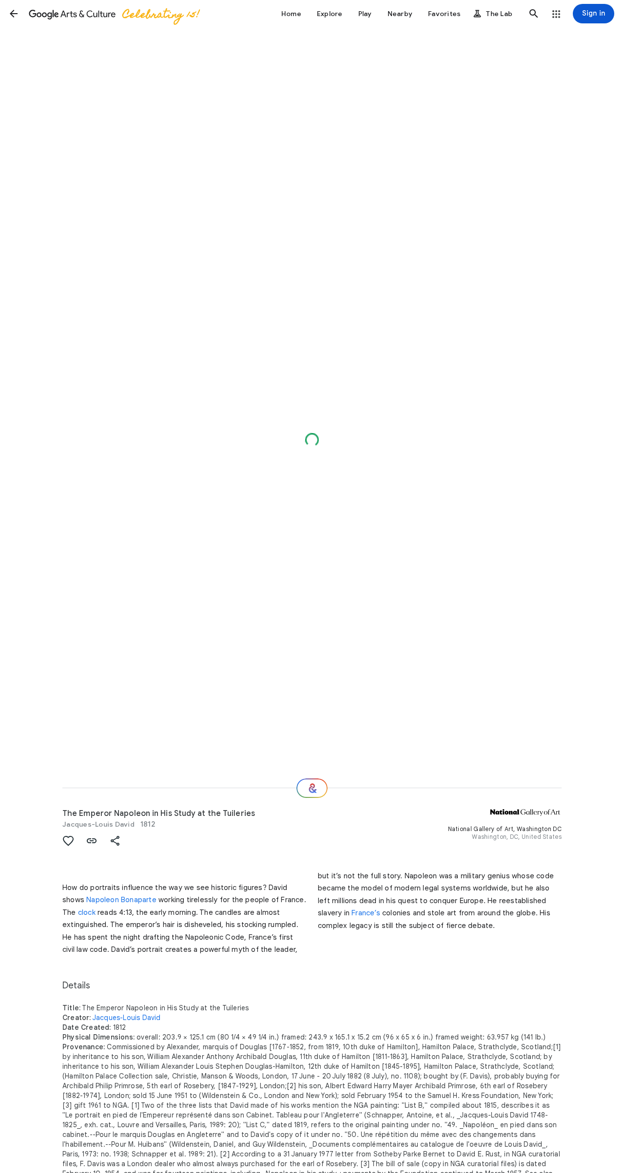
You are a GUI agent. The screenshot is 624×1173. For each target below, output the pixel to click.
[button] (13, 13)
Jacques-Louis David (98, 824)
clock (87, 912)
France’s (365, 912)
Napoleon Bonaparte (121, 899)
